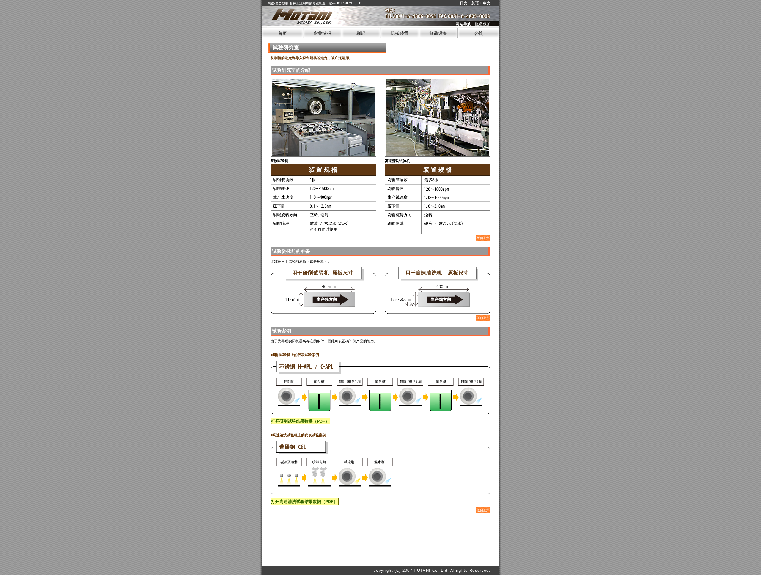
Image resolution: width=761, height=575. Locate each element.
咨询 (478, 32)
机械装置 (399, 32)
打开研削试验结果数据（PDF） (300, 421)
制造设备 (438, 32)
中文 (487, 3)
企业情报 (322, 32)
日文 (464, 3)
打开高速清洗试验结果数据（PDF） (304, 501)
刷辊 (361, 32)
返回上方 (483, 238)
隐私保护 (483, 24)
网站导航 (463, 24)
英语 (475, 3)
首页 (282, 32)
